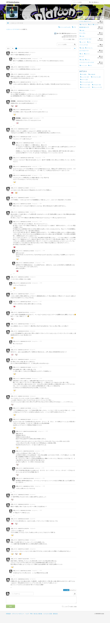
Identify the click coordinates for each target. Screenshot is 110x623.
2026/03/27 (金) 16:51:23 (23, 312)
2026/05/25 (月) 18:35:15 (23, 359)
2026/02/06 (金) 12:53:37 (25, 175)
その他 (82, 30)
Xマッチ (81, 56)
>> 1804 (40, 221)
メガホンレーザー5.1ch (12, 29)
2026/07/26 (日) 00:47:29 (28, 451)
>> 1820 (40, 408)
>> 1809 (40, 282)
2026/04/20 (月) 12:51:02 (23, 331)
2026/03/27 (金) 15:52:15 (25, 301)
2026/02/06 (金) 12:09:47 (23, 128)
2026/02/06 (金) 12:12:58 (25, 136)
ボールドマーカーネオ (85, 39)
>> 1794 (40, 136)
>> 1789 (40, 82)
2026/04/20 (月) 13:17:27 (25, 341)
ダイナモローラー (84, 50)
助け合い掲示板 (38, 613)
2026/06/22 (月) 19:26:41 (25, 419)
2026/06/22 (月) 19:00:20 (23, 494)
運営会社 (55, 613)
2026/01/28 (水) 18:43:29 (25, 58)
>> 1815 (40, 341)
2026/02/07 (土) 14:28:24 (23, 188)
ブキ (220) (83, 74)
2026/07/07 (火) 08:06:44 (25, 378)
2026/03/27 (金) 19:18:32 (23, 323)
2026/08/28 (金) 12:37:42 (23, 579)
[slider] (16, 48)
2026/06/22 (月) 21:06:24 (25, 510)
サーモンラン (84, 13)
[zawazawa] (13, 2)
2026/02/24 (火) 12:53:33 (25, 221)
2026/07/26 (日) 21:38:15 (28, 478)
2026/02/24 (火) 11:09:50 (23, 212)
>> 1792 (40, 109)
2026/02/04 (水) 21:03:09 (23, 90)
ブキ (74, 27)
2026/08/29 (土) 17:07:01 (28, 486)
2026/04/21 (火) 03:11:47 (23, 349)
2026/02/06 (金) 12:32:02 (28, 142)
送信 (10, 606)
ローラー (87, 53)
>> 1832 (40, 570)
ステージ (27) (84, 79)
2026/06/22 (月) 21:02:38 (23, 518)
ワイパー (96, 24)
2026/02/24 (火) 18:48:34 (28, 250)
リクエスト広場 (47, 613)
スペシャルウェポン (65, 27)
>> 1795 (43, 142)
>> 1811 (40, 301)
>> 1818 (40, 367)
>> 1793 (42, 118)
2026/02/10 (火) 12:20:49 (25, 203)
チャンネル (82, 33)
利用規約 (8, 613)
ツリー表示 (66, 590)
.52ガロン (82, 15)
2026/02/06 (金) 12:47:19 (25, 166)
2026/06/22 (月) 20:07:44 (23, 504)
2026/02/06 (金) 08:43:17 (25, 109)
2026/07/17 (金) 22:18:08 (23, 558)
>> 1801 (40, 203)
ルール (88, 59)
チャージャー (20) (85, 84)
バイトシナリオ (83, 45)
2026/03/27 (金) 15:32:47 (23, 293)
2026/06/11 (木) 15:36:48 (25, 408)
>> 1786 (40, 58)
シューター (83, 18)
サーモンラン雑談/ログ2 (85, 9)
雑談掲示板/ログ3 (84, 27)
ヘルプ (27, 613)
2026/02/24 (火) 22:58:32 (23, 277)
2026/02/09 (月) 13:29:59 (23, 197)
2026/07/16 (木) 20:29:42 (28, 431)
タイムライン (73, 590)
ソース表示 (68, 39)
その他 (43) (92, 74)
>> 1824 (40, 510)
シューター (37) (85, 77)
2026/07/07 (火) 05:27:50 (23, 528)
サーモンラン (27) (96, 77)
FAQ (31, 613)
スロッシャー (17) (85, 87)
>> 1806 (43, 250)
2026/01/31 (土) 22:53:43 (23, 74)
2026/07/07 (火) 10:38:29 (23, 540)
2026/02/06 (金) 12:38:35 (25, 157)
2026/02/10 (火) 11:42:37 (27, 118)
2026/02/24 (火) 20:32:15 (28, 262)
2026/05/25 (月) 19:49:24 (25, 367)
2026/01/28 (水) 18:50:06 (23, 67)
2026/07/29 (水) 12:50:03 (25, 570)
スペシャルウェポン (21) (87, 82)
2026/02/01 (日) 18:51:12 (25, 82)
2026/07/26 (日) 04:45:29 (28, 468)
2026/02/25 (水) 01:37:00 (25, 283)
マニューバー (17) (97, 87)
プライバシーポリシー (18, 613)
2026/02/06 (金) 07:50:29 (22, 101)
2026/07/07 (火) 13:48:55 (23, 549)
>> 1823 (46, 431)
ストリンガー (84, 65)
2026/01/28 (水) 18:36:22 (23, 52)
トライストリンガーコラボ (86, 62)
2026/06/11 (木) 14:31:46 (23, 396)
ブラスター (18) (97, 84)
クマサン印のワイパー (85, 21)
